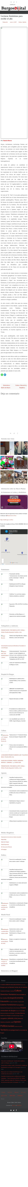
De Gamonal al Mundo (6, 846)
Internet (21, 1015)
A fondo (2, 984)
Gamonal (2, 1007)
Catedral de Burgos (5, 990)
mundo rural (9, 1022)
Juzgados (3, 1018)
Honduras (18, 1007)
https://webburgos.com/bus (6, 519)
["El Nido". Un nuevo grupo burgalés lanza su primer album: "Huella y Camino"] (7, 477)
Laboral (10, 1018)
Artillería (7, 984)
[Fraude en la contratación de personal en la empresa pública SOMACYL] (21, 462)
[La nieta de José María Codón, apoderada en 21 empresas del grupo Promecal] (7, 448)
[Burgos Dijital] (11, 2)
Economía (19, 997)
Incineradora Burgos (15, 1015)
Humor (17, 1010)
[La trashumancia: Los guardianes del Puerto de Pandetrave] (21, 477)
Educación (4, 1001)
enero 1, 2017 (13, 22)
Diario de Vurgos (5, 841)
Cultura (20, 22)
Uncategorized (13, 1029)
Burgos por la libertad (7, 987)
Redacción (5, 22)
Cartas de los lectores (20, 987)
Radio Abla (3, 839)
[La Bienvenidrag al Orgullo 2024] (7, 462)
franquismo (20, 1004)
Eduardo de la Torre (11, 515)
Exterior (3, 1004)
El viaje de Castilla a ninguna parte (16, 1001)
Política (3, 1025)
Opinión (24, 22)
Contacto (12, 4)
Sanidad (11, 1026)
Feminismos (11, 1004)
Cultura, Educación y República (21, 386)
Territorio (4, 1029)
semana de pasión (18, 1026)
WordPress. (19, 1105)
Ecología (11, 997)
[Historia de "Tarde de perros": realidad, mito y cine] (21, 448)
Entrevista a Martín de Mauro (5, 386)
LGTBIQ (15, 1018)
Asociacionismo (15, 984)
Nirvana (14, 1105)
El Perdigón (4, 849)
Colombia (12, 990)
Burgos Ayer (23, 984)
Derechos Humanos (8, 994)
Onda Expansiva (5, 844)
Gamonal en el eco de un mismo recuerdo (11, 836)
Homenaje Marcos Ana (10, 1007)
